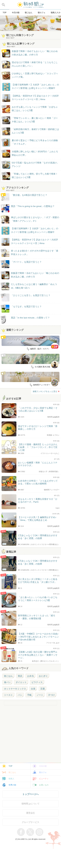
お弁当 (30, 676)
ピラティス (37, 682)
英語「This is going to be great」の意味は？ (33, 206)
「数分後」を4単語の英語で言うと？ (29, 195)
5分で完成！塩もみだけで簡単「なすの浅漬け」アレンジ (35, 164)
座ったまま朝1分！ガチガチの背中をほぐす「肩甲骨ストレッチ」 (34, 252)
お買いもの (43, 785)
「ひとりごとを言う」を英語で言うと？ (30, 295)
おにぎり (43, 676)
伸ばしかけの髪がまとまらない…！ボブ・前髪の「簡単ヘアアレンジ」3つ (35, 219)
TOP (10, 766)
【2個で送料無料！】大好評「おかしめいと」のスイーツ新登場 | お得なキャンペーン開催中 (35, 86)
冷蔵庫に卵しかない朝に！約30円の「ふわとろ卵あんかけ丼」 (35, 153)
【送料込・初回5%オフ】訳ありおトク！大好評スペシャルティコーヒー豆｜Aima (35, 97)
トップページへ (30, 794)
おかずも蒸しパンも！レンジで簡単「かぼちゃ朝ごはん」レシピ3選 (35, 109)
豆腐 (42, 688)
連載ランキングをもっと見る (45, 391)
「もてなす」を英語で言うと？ (26, 306)
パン (20, 695)
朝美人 (11, 779)
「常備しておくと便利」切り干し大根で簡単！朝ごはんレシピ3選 (35, 176)
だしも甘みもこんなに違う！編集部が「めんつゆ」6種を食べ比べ (34, 286)
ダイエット (21, 682)
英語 (20, 676)
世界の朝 (12, 785)
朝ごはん (8, 676)
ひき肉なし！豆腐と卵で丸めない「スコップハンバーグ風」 (35, 75)
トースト (8, 695)
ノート (40, 695)
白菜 (33, 688)
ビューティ (43, 779)
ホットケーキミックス (15, 688)
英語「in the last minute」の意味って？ (30, 317)
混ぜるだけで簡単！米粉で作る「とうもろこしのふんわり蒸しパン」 (35, 64)
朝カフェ (43, 772)
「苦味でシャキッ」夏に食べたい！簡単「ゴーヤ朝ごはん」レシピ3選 (35, 120)
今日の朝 (43, 766)
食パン (7, 682)
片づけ (51, 695)
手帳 (29, 695)
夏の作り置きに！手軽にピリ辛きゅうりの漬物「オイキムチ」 (35, 142)
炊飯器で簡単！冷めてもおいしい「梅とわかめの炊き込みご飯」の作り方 (32, 53)
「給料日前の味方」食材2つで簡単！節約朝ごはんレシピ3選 (35, 131)
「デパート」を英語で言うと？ (26, 262)
